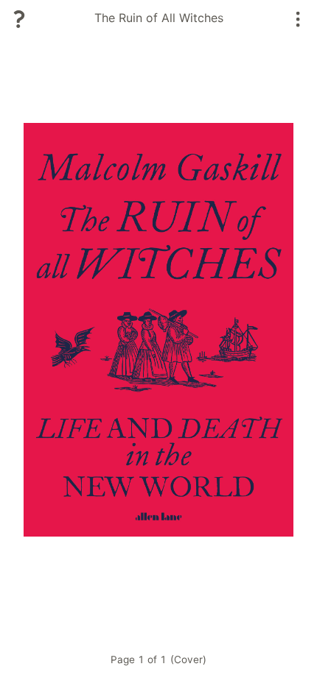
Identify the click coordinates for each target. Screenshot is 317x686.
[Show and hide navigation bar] (298, 19)
